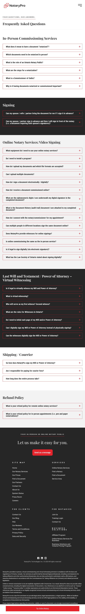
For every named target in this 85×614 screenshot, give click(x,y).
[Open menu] (80, 5)
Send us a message (42, 452)
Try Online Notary (42, 608)
